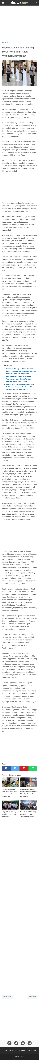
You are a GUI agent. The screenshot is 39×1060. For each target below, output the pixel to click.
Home (5, 1050)
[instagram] (30, 1043)
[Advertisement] (19, 24)
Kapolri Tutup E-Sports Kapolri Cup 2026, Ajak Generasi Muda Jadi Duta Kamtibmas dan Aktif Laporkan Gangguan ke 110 (20, 387)
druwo (22, 1057)
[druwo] (19, 3)
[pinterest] (24, 768)
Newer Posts (7, 996)
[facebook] (6, 768)
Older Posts (32, 996)
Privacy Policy (31, 1050)
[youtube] (23, 1043)
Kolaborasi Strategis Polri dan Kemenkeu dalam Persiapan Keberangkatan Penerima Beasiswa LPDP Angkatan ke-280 (21, 371)
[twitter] (15, 768)
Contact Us (12, 1050)
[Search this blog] (36, 2)
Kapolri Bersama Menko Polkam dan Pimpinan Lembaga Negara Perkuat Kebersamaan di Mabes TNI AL (18, 379)
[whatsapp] (32, 768)
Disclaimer (21, 1050)
